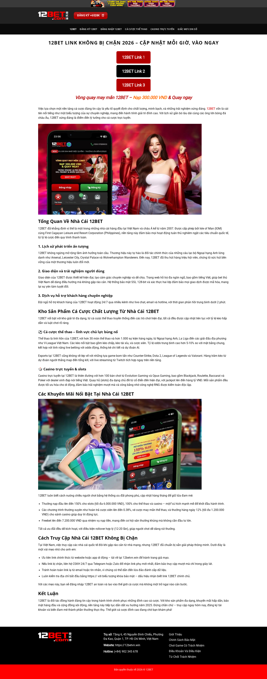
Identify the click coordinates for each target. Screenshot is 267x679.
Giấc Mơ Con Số (187, 29)
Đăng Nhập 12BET (111, 29)
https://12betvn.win (127, 645)
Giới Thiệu (175, 634)
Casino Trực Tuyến (162, 29)
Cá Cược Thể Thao (136, 29)
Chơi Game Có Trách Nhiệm (186, 645)
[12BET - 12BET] (53, 15)
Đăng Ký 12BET (88, 29)
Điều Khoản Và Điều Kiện (185, 651)
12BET (73, 29)
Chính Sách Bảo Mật (182, 640)
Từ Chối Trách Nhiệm (182, 656)
